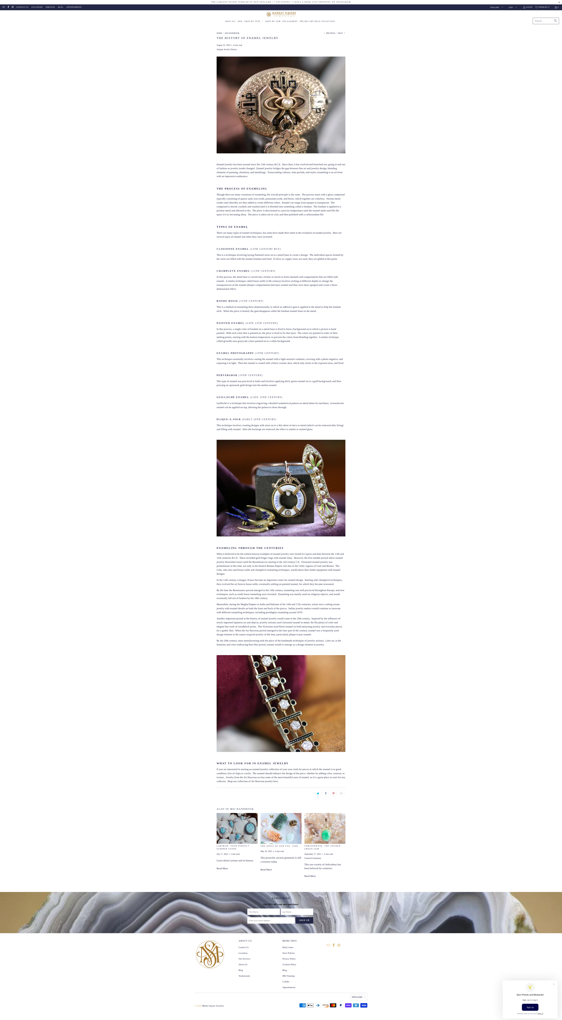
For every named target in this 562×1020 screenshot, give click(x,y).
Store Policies (288, 953)
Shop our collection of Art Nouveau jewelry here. (253, 781)
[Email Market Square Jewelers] (3, 7)
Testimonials (244, 976)
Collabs (285, 981)
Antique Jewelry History (227, 49)
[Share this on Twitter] (318, 793)
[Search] (555, 21)
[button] (253, 21)
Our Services (244, 959)
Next (340, 33)
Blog (60, 7)
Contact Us (22, 7)
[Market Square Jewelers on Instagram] (12, 7)
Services (50, 7)
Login (529, 7)
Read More (222, 868)
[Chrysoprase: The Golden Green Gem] (324, 828)
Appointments (74, 7)
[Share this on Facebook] (326, 793)
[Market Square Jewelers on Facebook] (8, 7)
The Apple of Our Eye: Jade (279, 846)
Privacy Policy (289, 959)
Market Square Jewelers (213, 1006)
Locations (37, 7)
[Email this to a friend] (341, 793)
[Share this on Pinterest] (333, 793)
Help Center (287, 947)
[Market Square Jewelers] (281, 15)
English (495, 7)
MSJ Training (288, 976)
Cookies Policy (289, 964)
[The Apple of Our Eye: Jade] (281, 828)
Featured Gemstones (312, 858)
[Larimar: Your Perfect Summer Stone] (237, 828)
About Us (243, 964)
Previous (330, 33)
